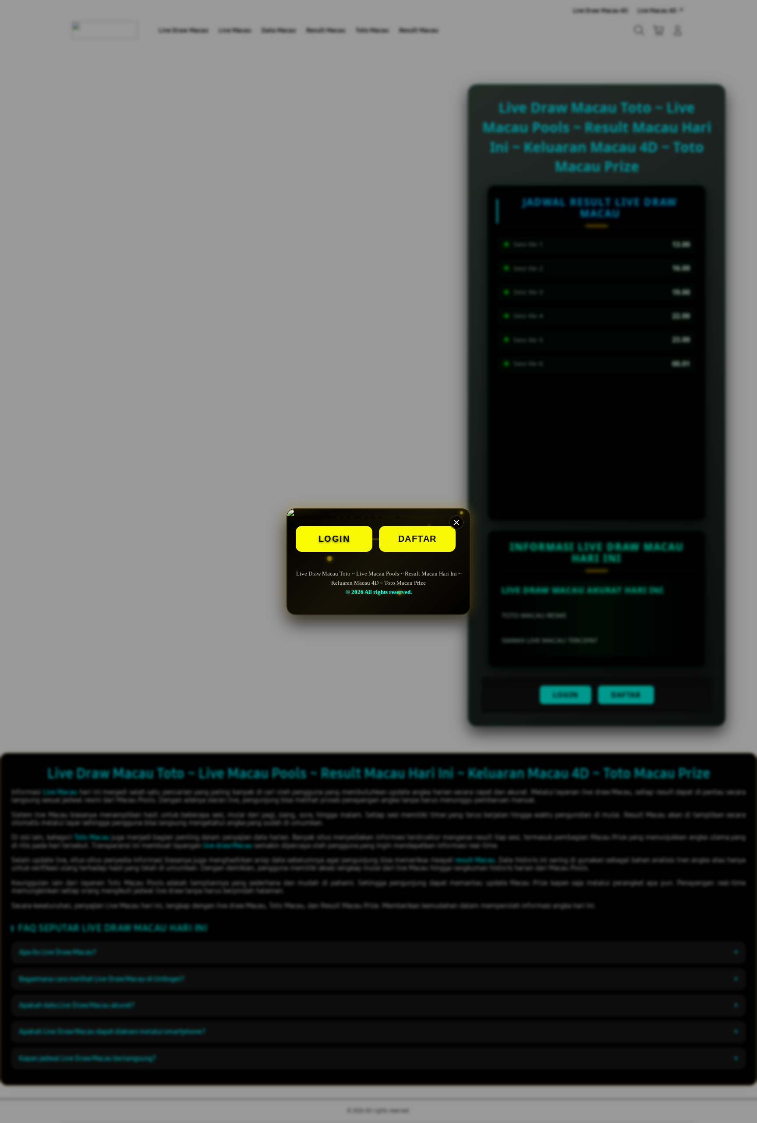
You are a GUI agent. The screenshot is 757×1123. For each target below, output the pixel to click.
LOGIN (334, 539)
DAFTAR (417, 539)
